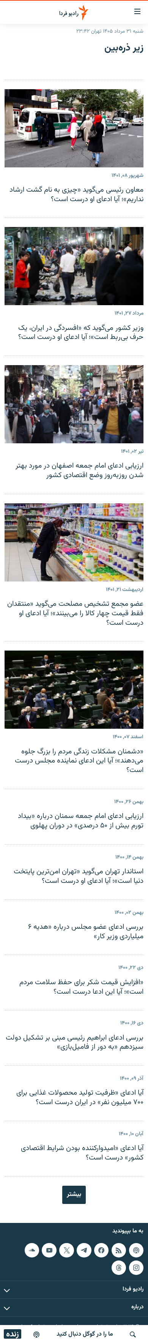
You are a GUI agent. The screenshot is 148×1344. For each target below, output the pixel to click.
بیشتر (74, 1194)
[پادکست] (36, 1334)
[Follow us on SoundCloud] (32, 1250)
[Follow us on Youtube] (49, 1250)
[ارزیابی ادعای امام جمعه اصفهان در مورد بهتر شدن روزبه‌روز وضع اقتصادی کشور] (74, 404)
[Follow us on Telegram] (84, 1250)
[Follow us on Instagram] (136, 1267)
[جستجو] (132, 1334)
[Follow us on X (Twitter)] (66, 1250)
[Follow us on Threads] (119, 1267)
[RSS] (119, 1250)
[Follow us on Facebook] (101, 1250)
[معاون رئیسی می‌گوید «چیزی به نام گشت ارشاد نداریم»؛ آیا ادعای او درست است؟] (74, 128)
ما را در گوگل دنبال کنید (85, 1334)
